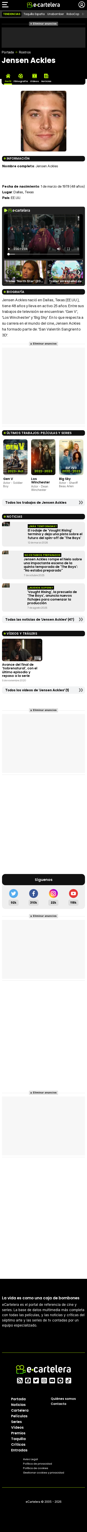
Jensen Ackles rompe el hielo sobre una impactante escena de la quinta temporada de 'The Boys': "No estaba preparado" (53, 565)
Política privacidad (37, 1464)
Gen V (8, 478)
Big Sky (65, 478)
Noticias (18, 1404)
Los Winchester (40, 480)
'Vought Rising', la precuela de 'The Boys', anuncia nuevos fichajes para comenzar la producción (52, 597)
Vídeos (17, 1427)
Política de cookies (35, 1468)
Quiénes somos (63, 1399)
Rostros (25, 52)
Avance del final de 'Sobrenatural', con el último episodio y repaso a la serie (19, 670)
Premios (18, 1433)
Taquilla (18, 1438)
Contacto (58, 1404)
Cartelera (20, 1410)
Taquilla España (34, 14)
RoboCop (73, 14)
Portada (8, 52)
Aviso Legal (30, 1459)
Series (16, 1421)
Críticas (18, 1444)
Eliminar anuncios (45, 23)
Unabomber (55, 14)
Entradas (19, 1450)
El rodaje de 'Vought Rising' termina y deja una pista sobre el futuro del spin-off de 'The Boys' (55, 534)
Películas (19, 1416)
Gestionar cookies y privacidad (43, 1473)
